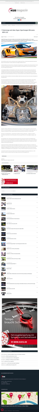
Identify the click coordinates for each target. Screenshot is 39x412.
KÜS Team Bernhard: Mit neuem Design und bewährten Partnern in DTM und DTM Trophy (21, 283)
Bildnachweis (10, 410)
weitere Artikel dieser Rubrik (7, 194)
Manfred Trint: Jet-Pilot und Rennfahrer (13, 248)
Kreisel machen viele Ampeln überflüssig (13, 363)
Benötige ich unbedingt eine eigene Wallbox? (12, 359)
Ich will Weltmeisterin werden (11, 238)
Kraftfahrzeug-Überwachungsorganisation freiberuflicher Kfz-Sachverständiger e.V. (19, 1)
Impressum (17, 2)
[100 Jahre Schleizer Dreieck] (32, 168)
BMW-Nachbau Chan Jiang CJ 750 (11, 364)
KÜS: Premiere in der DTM (11, 288)
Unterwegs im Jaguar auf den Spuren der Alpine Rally (15, 228)
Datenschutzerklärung (15, 410)
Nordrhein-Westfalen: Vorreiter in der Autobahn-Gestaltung (16, 354)
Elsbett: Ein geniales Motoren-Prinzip (11, 356)
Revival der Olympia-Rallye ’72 (11, 263)
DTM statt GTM (9, 293)
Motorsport (36, 36)
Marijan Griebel (9, 268)
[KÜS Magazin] (19, 10)
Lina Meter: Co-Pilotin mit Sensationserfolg (13, 253)
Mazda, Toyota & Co (10, 278)
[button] (2, 410)
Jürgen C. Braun (4, 36)
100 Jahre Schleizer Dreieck (31, 173)
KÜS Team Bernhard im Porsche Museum (13, 218)
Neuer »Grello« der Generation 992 (12, 223)
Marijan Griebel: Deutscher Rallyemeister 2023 (6, 174)
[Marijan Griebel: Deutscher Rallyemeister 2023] (6, 168)
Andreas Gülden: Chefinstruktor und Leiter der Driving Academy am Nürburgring (19, 273)
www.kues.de (3, 383)
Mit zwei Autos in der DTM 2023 (12, 233)
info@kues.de (8, 383)
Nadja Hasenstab (17, 173)
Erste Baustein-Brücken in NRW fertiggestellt (12, 357)
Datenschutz (23, 2)
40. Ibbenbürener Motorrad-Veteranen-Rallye (14, 258)
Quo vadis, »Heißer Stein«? (11, 213)
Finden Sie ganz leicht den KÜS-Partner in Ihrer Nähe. (14, 406)
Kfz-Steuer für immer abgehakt (9, 361)
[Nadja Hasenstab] (19, 168)
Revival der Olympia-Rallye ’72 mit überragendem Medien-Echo (17, 243)
